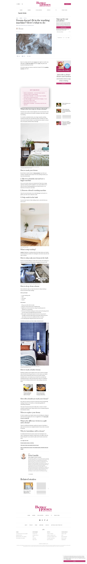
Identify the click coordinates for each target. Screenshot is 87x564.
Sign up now (63, 27)
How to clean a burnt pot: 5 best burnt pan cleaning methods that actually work (41, 393)
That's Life (35, 539)
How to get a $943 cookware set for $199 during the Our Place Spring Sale (66, 123)
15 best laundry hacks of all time (27, 443)
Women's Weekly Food (51, 535)
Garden (33, 515)
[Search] (22, 4)
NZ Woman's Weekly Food (51, 536)
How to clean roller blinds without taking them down (27, 492)
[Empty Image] (58, 117)
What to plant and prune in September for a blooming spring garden (66, 111)
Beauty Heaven (64, 536)
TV (51, 515)
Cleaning (25, 18)
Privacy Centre (68, 559)
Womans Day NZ (35, 535)
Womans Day (35, 533)
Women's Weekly (50, 533)
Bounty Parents (50, 539)
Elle (62, 535)
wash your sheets (29, 63)
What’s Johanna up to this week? (66, 104)
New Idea (34, 538)
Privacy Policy (58, 30)
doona (35, 62)
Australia (38, 173)
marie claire (64, 533)
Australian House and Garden (22, 533)
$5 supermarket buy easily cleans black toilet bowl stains (27, 393)
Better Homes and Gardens (21, 536)
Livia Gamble (20, 28)
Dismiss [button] (74, 561)
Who (33, 536)
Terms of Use (64, 30)
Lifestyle (21, 18)
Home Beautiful (19, 535)
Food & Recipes (40, 515)
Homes (29, 515)
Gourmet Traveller (50, 538)
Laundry (22, 252)
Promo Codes (56, 515)
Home (17, 18)
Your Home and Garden (20, 538)
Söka (35, 173)
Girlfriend (64, 539)
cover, (39, 63)
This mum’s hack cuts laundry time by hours (30, 445)
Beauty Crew (64, 538)
